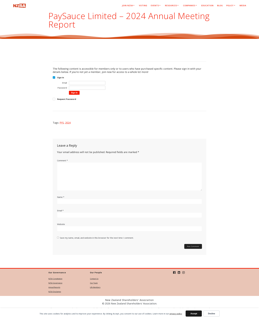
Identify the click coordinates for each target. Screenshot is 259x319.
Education (207, 5)
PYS (62, 122)
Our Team (94, 283)
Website (61, 224)
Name (60, 197)
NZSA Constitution (55, 279)
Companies (189, 5)
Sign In (74, 92)
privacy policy (176, 313)
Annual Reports (54, 287)
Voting (143, 5)
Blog (220, 5)
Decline (211, 313)
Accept (193, 313)
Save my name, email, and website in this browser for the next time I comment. (97, 237)
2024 (68, 122)
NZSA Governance (55, 283)
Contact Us (94, 279)
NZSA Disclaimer (54, 292)
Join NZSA (127, 5)
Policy (230, 5)
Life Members (95, 287)
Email (60, 210)
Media (243, 5)
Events (155, 5)
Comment (62, 160)
